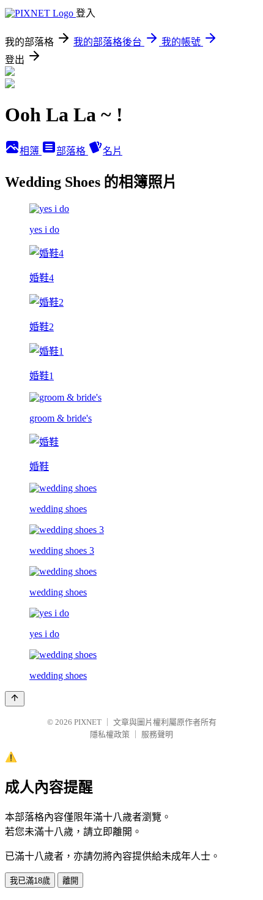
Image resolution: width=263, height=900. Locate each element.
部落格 (72, 151)
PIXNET (88, 722)
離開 (70, 880)
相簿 (31, 151)
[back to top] (14, 698)
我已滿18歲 (30, 880)
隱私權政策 (110, 734)
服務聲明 (157, 734)
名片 (112, 151)
